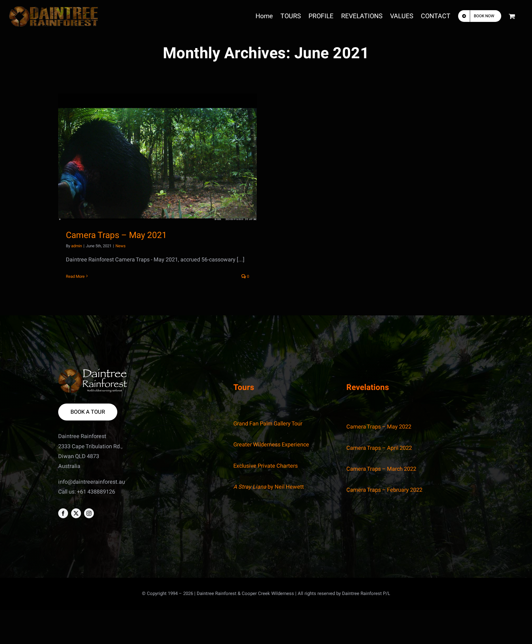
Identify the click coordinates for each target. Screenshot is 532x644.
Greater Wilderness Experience (271, 445)
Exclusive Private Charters (265, 466)
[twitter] (76, 513)
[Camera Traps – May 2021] (157, 157)
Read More (75, 276)
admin (76, 246)
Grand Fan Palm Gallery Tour (267, 424)
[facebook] (63, 513)
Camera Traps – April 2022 (379, 448)
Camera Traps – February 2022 (384, 490)
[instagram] (89, 513)
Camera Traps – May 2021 (116, 235)
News (120, 246)
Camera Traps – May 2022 (378, 427)
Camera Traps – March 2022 (381, 469)
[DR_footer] (92, 371)
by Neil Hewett (268, 487)
